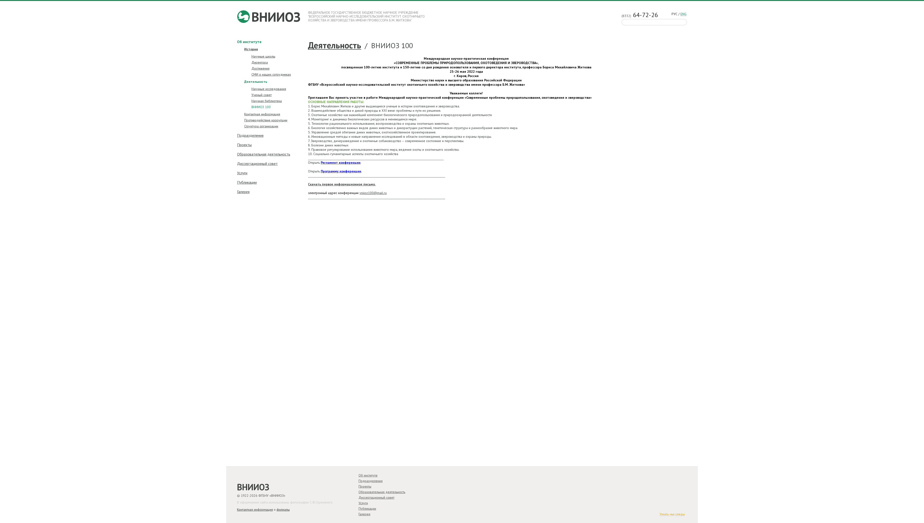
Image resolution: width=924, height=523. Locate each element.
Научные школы (263, 56)
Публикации (247, 182)
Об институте (249, 41)
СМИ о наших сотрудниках (271, 74)
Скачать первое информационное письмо (341, 184)
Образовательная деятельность (263, 154)
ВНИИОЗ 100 (261, 107)
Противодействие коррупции (265, 120)
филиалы (283, 509)
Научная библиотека (266, 101)
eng (683, 14)
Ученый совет (261, 95)
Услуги (242, 172)
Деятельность (334, 45)
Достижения (260, 68)
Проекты (244, 144)
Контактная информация (262, 114)
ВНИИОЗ (276, 16)
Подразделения (250, 135)
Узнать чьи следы (672, 514)
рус (674, 14)
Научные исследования (268, 89)
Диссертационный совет (257, 163)
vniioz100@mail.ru (373, 193)
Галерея (243, 191)
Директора (259, 62)
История (251, 49)
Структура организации (261, 126)
